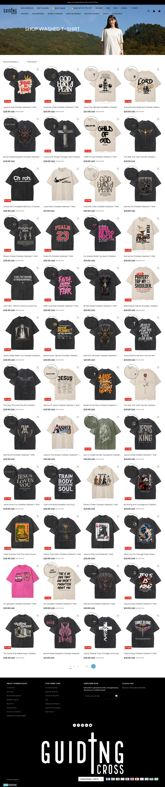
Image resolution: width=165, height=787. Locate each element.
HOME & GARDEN (55, 13)
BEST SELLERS (43, 8)
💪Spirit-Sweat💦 (60, 8)
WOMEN (99, 8)
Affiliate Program (13, 700)
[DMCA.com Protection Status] (10, 786)
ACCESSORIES (38, 13)
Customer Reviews (52, 696)
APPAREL (25, 13)
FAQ (46, 700)
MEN (108, 8)
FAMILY (124, 8)
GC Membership (51, 688)
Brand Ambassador (14, 696)
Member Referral (51, 692)
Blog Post (10, 704)
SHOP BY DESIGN (73, 13)
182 (86, 666)
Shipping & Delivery (52, 704)
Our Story (10, 692)
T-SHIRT (134, 8)
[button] (148, 11)
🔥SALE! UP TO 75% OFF (81, 8)
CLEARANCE (117, 13)
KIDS (116, 8)
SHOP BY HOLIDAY (92, 13)
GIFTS (105, 13)
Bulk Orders (49, 712)
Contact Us (11, 688)
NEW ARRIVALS (27, 8)
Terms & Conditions (14, 712)
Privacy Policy (11, 708)
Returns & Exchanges (53, 708)
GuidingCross (14, 780)
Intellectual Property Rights (16, 716)
